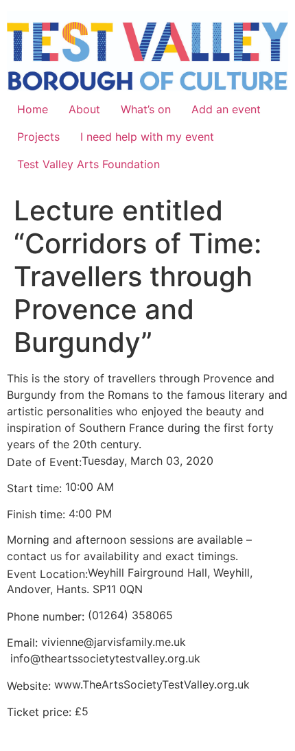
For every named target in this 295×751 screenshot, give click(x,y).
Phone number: (45, 616)
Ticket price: (41, 711)
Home (32, 109)
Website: (30, 685)
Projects (38, 136)
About (84, 109)
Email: (24, 642)
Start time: (36, 488)
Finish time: (38, 514)
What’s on (146, 109)
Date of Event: (44, 462)
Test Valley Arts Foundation (88, 164)
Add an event (226, 109)
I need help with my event (147, 136)
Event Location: (47, 573)
